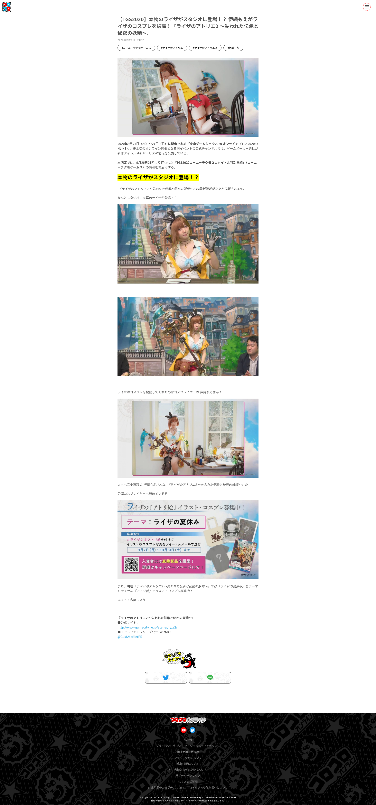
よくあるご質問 (188, 781)
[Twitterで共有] (166, 677)
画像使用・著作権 (188, 752)
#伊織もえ (233, 48)
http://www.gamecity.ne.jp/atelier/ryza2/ (147, 627)
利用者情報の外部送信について (188, 770)
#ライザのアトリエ (172, 48)
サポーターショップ (188, 775)
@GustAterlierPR (130, 636)
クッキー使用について (188, 758)
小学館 (188, 740)
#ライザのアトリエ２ (205, 48)
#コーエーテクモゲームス (136, 48)
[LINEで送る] (210, 677)
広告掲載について (188, 763)
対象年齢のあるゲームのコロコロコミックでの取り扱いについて (188, 787)
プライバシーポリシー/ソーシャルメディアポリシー (188, 746)
